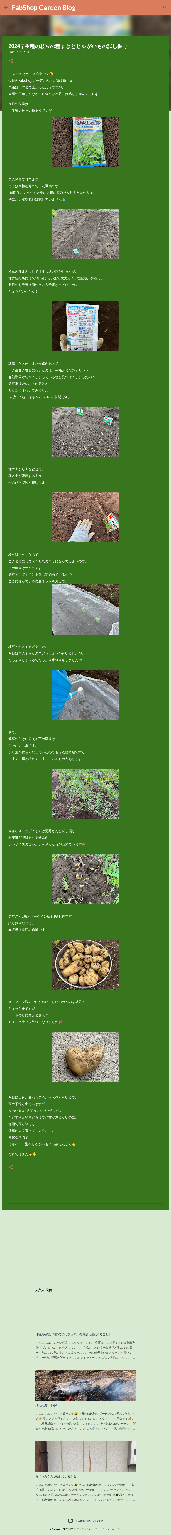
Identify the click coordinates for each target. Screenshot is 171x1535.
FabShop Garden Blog (43, 7)
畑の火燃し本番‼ (46, 1405)
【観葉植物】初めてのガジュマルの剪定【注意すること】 (73, 1334)
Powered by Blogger (88, 1520)
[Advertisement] (85, 1245)
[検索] (165, 8)
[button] (10, 61)
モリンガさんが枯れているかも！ (57, 1476)
